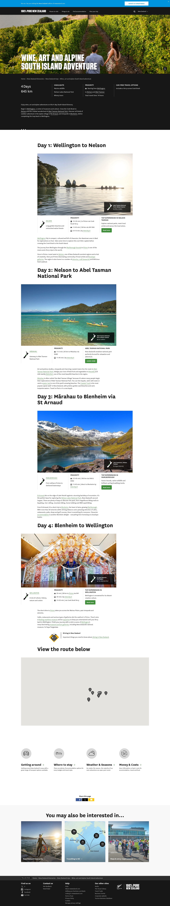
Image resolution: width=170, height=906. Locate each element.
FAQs (66, 886)
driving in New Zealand (100, 637)
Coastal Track (85, 383)
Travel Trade (99, 891)
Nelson (89, 92)
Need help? (46, 889)
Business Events (100, 893)
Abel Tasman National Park (58, 111)
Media (97, 886)
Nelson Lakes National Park (71, 498)
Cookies (67, 901)
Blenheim (73, 114)
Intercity (86, 231)
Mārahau (40, 378)
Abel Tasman (99, 92)
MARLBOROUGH (51, 478)
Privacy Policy (69, 898)
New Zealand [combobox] (142, 11)
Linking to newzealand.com (73, 893)
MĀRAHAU (33, 351)
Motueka (91, 372)
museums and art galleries (59, 624)
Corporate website (101, 896)
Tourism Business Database (103, 898)
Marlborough (92, 507)
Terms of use (69, 896)
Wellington (101, 88)
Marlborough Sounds (74, 248)
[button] (53, 11)
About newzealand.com (72, 889)
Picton (85, 248)
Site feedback (47, 886)
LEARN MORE (91, 361)
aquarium (66, 620)
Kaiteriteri (49, 374)
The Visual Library (100, 889)
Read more (106, 230)
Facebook (27, 892)
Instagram (27, 889)
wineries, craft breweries (81, 259)
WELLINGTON (34, 593)
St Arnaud (54, 114)
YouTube (27, 895)
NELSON (49, 221)
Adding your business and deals (75, 891)
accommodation (43, 515)
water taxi (46, 383)
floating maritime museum (48, 620)
